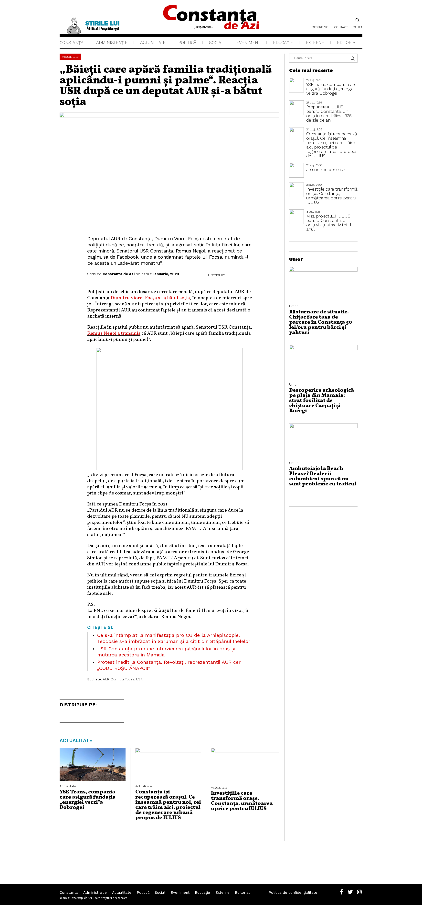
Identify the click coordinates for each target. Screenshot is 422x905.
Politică (187, 42)
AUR (106, 679)
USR (139, 679)
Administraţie (111, 42)
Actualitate (153, 42)
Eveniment (248, 42)
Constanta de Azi (119, 274)
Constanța (72, 42)
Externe (315, 42)
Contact (341, 27)
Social (216, 42)
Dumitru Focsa (123, 679)
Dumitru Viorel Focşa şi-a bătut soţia (150, 298)
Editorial (347, 42)
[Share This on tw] (239, 275)
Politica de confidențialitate (293, 892)
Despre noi (320, 27)
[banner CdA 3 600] (169, 468)
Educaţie (283, 42)
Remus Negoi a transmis (113, 333)
